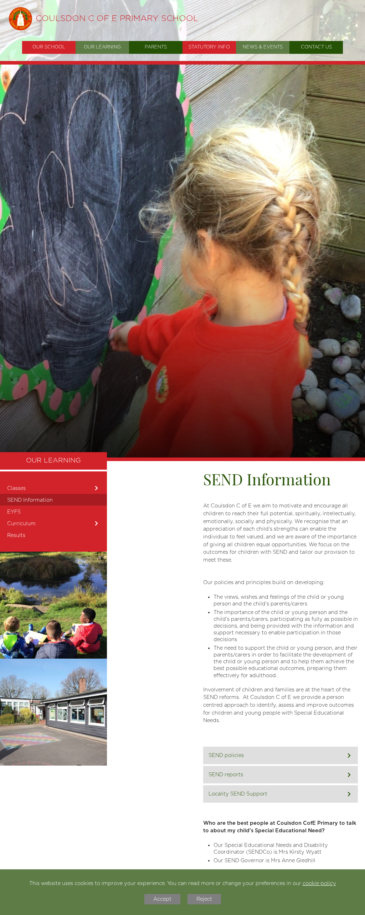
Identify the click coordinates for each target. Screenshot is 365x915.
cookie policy (319, 883)
